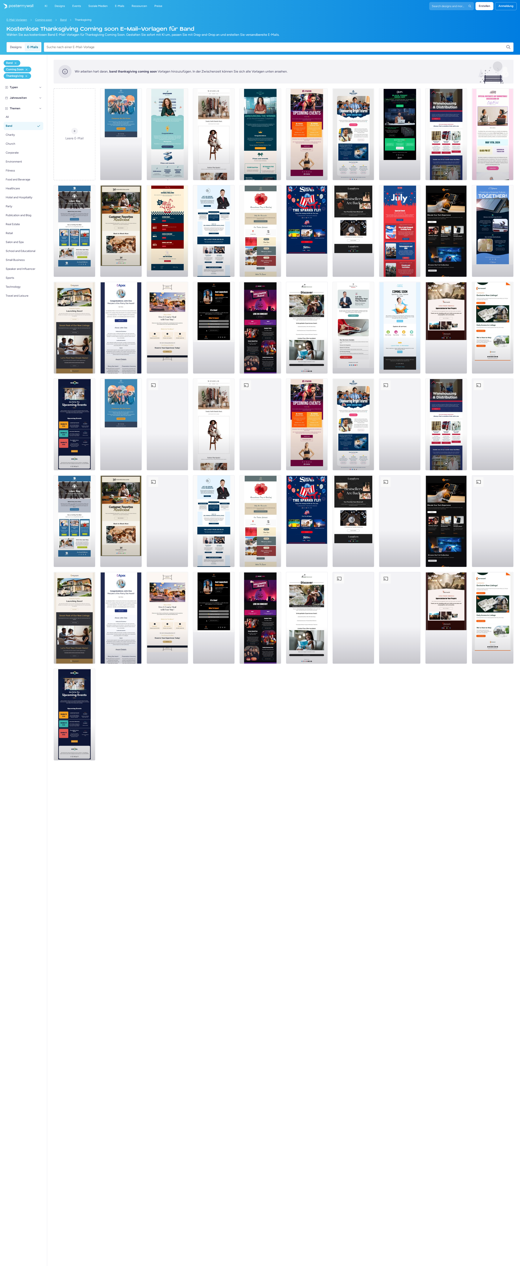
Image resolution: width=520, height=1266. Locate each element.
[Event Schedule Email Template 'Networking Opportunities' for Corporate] (74, 424)
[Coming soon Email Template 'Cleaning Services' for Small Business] (400, 328)
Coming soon (43, 20)
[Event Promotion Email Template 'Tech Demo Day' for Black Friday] (400, 134)
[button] (40, 87)
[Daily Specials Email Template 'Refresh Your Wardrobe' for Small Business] (214, 134)
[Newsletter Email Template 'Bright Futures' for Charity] (353, 134)
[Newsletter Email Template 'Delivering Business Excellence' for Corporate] (214, 231)
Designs (16, 47)
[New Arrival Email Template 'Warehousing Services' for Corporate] (446, 134)
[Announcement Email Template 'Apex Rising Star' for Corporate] (121, 328)
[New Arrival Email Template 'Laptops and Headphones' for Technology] (446, 231)
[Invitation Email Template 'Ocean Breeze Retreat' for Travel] (307, 328)
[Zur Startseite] (16, 6)
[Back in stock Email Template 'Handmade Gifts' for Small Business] (121, 231)
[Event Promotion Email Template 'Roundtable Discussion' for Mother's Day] (493, 134)
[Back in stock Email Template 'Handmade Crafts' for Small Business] (353, 231)
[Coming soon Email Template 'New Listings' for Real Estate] (74, 328)
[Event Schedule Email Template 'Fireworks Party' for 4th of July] (400, 231)
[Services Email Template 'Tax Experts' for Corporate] (353, 328)
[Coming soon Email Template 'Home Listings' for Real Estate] (493, 328)
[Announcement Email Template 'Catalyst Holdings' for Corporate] (260, 134)
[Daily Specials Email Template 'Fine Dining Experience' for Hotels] (167, 328)
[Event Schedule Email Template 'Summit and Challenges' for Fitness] (307, 134)
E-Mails (32, 47)
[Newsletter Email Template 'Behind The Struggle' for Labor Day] (74, 231)
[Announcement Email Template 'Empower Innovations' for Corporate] (167, 134)
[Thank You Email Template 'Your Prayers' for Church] (446, 328)
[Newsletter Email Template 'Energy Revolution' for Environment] (493, 231)
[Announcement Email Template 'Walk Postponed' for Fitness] (121, 134)
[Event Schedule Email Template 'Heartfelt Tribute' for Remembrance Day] (260, 231)
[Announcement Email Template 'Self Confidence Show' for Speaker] (214, 328)
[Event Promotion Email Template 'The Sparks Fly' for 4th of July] (307, 231)
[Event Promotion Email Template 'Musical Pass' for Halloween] (260, 328)
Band (63, 20)
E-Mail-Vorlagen (16, 20)
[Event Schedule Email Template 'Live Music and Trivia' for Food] (167, 231)
